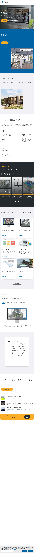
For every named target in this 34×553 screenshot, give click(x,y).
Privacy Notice (14, 549)
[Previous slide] (15, 201)
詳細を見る (5, 42)
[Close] (33, 547)
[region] (17, 189)
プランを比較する (17, 283)
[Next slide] (18, 201)
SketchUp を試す (14, 20)
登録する (4, 20)
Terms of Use (8, 549)
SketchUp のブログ (7, 389)
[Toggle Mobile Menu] (32, 2)
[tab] (3, 303)
